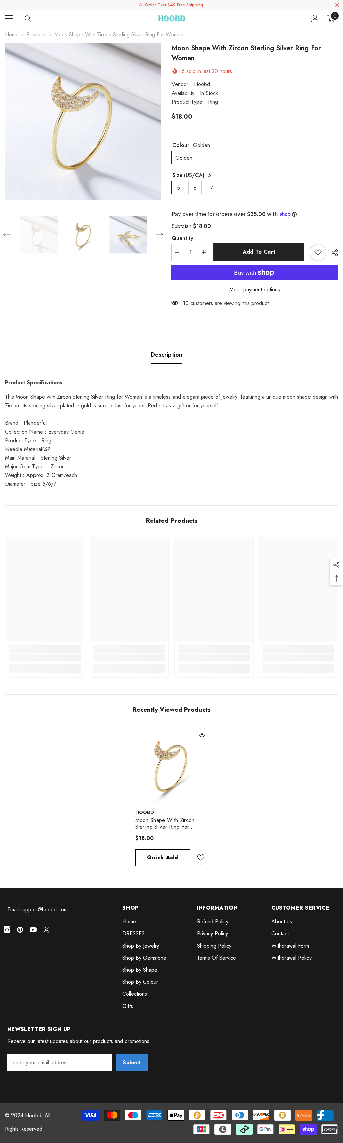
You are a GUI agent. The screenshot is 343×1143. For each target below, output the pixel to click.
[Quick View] (202, 735)
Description (166, 354)
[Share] (332, 253)
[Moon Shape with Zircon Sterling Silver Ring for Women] (171, 765)
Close (337, 5)
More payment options (254, 289)
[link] (45, 657)
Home (12, 34)
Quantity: (183, 238)
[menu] (9, 18)
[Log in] (315, 18)
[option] (83, 121)
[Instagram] (7, 930)
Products (36, 34)
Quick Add (162, 857)
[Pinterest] (20, 930)
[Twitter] (46, 930)
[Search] (28, 19)
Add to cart (259, 252)
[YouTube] (33, 930)
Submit (132, 1062)
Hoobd (202, 84)
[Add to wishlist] (318, 252)
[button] (7, 235)
